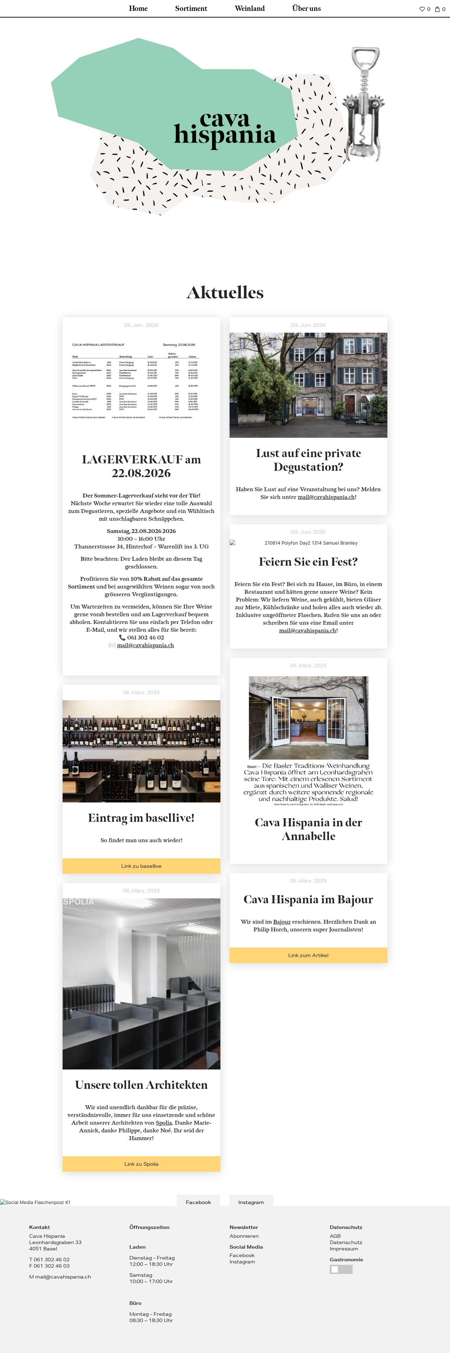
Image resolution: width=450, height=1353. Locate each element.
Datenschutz (346, 1242)
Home (138, 9)
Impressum (344, 1248)
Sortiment (191, 9)
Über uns (306, 9)
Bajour (282, 922)
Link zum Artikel (308, 955)
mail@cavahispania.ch (326, 497)
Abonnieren (244, 1236)
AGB (335, 1236)
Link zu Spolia (141, 1164)
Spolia (164, 1123)
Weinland (250, 9)
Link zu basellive (141, 866)
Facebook (198, 1202)
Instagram (251, 1202)
